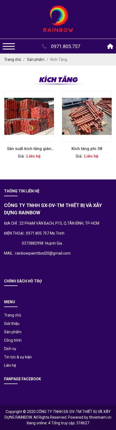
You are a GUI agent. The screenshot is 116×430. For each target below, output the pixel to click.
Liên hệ (10, 365)
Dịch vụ (10, 348)
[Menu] (9, 46)
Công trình (13, 340)
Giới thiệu (11, 323)
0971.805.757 (65, 46)
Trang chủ (12, 315)
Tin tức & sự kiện (18, 357)
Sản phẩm (13, 332)
